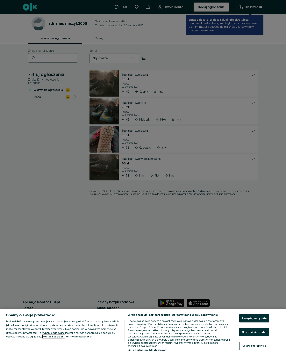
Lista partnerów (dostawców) (147, 350)
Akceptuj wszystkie (254, 318)
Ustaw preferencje (254, 345)
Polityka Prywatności (79, 336)
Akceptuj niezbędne (254, 332)
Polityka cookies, (54, 336)
